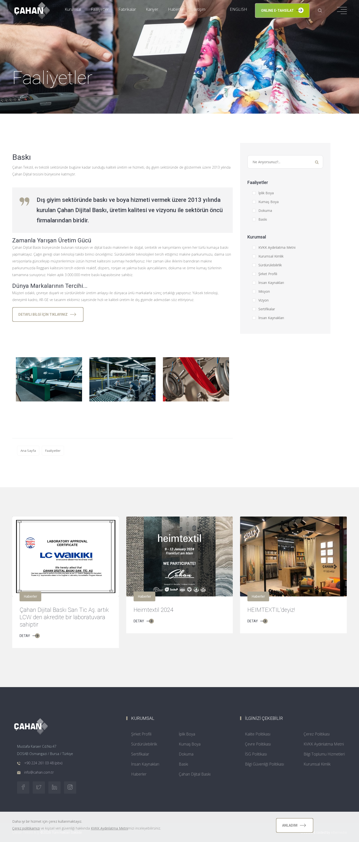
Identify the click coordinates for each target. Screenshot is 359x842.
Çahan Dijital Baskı (195, 774)
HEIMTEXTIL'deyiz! (271, 609)
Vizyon (263, 300)
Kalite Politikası (257, 734)
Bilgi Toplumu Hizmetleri (324, 754)
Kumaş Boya (268, 201)
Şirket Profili (267, 273)
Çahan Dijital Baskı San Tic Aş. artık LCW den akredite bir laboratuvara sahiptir (64, 617)
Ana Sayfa (28, 450)
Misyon (264, 291)
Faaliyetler (53, 450)
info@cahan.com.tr (39, 772)
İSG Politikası (256, 754)
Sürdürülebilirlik (270, 265)
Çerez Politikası (317, 734)
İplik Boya (266, 193)
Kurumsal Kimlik (271, 256)
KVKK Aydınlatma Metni (277, 247)
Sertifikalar (266, 309)
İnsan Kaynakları (271, 282)
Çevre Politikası (258, 744)
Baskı (262, 219)
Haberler (139, 774)
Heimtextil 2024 (153, 609)
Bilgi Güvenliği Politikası (264, 764)
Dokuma (265, 210)
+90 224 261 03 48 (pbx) (43, 763)
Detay (25, 636)
